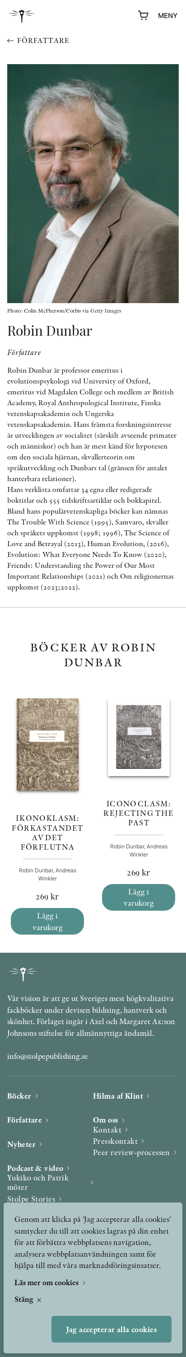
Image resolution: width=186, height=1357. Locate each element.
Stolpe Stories (31, 1198)
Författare (43, 40)
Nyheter (21, 1144)
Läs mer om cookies (47, 1282)
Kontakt (107, 1129)
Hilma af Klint (118, 1095)
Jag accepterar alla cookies (111, 1329)
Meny (167, 15)
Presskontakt (115, 1141)
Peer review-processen (131, 1152)
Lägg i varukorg (48, 921)
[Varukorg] (143, 15)
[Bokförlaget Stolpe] (21, 16)
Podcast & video (35, 1168)
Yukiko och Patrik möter (38, 1182)
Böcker (19, 1095)
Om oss (105, 1119)
